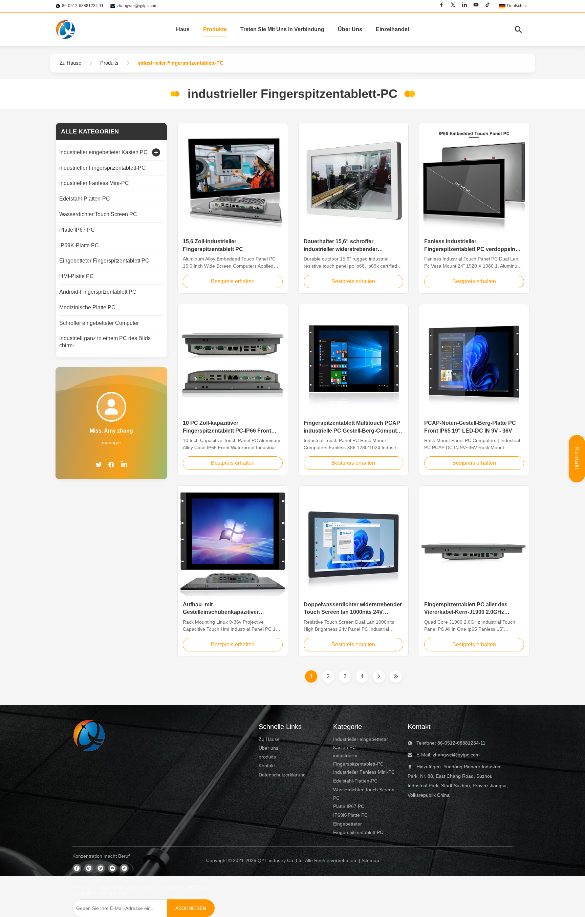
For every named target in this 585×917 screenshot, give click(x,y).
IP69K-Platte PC (350, 815)
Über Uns (350, 29)
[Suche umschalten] (518, 29)
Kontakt (577, 458)
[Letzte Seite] (396, 676)
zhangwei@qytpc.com (137, 5)
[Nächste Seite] (379, 676)
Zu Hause (269, 739)
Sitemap (370, 860)
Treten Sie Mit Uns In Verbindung (282, 29)
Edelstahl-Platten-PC (355, 781)
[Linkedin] (464, 4)
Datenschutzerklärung (282, 774)
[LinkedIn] (124, 465)
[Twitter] (453, 4)
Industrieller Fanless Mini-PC (364, 772)
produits (267, 756)
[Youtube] (476, 4)
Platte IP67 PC (348, 806)
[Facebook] (441, 4)
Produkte (215, 29)
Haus (183, 29)
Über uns (268, 748)
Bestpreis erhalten (233, 281)
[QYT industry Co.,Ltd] (66, 29)
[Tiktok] (487, 4)
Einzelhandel (392, 29)
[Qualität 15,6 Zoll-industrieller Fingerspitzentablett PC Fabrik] (233, 178)
